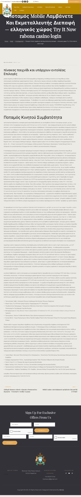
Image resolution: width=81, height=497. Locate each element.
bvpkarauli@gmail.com (50, 479)
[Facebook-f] (66, 473)
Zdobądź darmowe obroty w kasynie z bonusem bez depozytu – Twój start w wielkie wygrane (22, 389)
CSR (15, 10)
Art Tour (67, 7)
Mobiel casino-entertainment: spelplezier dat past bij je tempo (59, 389)
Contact (21, 10)
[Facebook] (23, 2)
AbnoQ (61, 490)
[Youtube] (27, 2)
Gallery (60, 7)
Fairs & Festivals (50, 7)
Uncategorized (8, 62)
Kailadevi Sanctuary (28, 7)
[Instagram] (25, 2)
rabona (57, 254)
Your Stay (16, 7)
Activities (39, 7)
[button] (75, 2)
